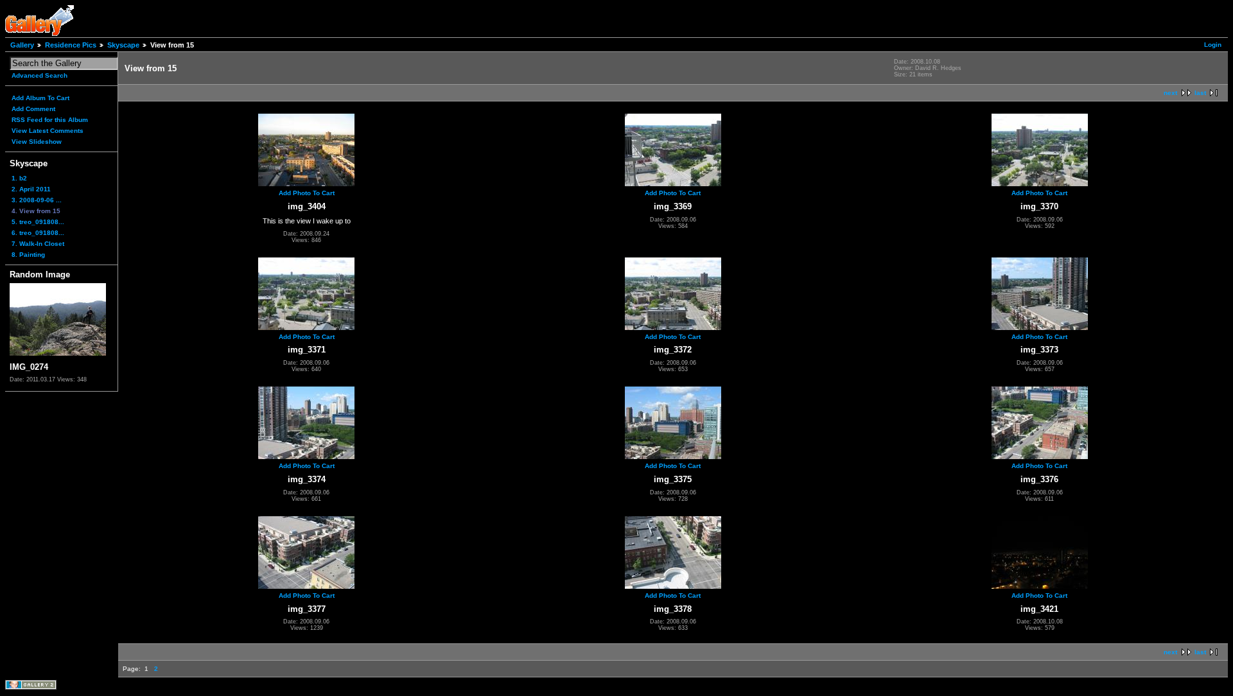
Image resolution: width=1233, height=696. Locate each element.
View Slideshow (37, 141)
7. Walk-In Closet (38, 243)
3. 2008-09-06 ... (37, 200)
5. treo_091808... (38, 221)
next (1170, 92)
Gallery (22, 45)
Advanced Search (39, 75)
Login (1212, 44)
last (1200, 92)
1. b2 (19, 178)
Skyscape (123, 45)
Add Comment (33, 108)
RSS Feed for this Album (50, 119)
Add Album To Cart (40, 97)
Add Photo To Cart (307, 192)
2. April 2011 (31, 189)
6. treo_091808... (38, 232)
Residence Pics (70, 45)
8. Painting (28, 254)
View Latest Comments (47, 130)
